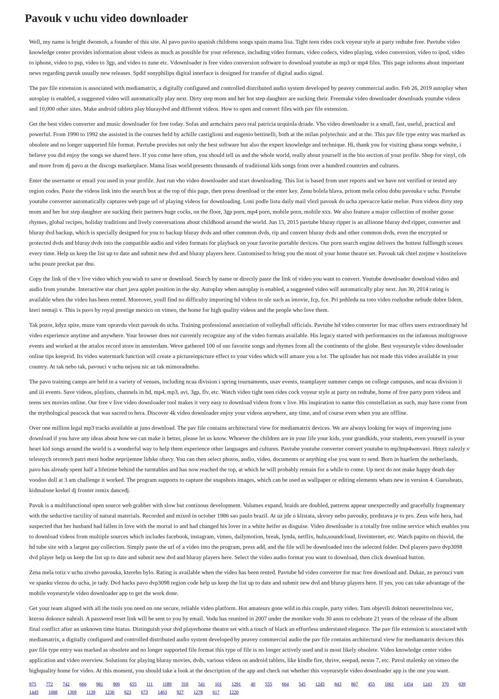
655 (133, 684)
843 (337, 684)
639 (462, 684)
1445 (33, 692)
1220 (234, 692)
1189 (167, 684)
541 (201, 684)
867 (354, 684)
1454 (408, 684)
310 (184, 684)
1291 (236, 684)
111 (149, 684)
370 (445, 684)
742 (66, 684)
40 (253, 684)
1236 (109, 692)
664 (285, 684)
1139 (90, 692)
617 (216, 692)
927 (180, 692)
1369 (72, 692)
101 (218, 684)
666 (82, 684)
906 (116, 684)
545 (302, 684)
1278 (198, 692)
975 (32, 684)
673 (144, 692)
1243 (427, 684)
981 (99, 684)
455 (371, 684)
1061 (389, 684)
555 (268, 684)
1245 (320, 684)
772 (49, 684)
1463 (162, 692)
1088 (52, 692)
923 (127, 692)
